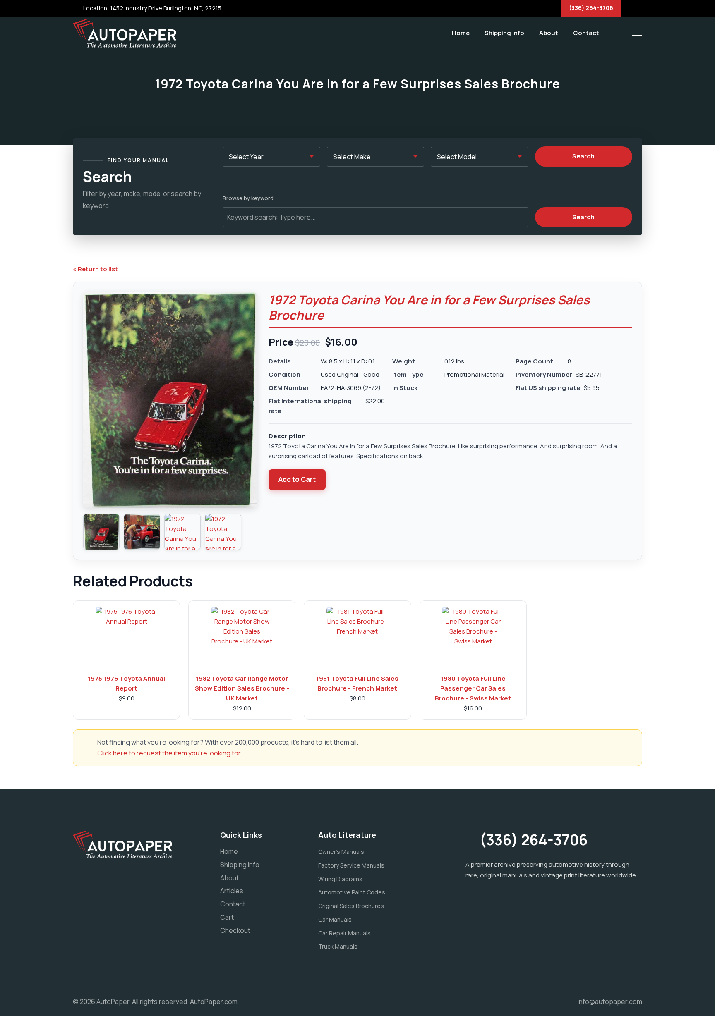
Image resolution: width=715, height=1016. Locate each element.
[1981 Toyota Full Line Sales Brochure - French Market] (357, 638)
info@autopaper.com (610, 1001)
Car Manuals (335, 919)
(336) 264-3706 (591, 8)
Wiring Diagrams (340, 879)
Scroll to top (18, 510)
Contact (586, 33)
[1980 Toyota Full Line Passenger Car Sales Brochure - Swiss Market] (473, 638)
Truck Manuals (338, 946)
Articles (231, 890)
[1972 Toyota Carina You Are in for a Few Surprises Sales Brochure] (101, 532)
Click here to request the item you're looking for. (169, 753)
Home (461, 33)
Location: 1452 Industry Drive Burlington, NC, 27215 (151, 8)
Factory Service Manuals (351, 865)
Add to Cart (297, 479)
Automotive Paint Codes (351, 892)
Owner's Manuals (341, 852)
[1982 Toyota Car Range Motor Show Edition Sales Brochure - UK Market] (242, 638)
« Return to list (95, 269)
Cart (227, 917)
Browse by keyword (248, 198)
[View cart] (612, 33)
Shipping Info (504, 33)
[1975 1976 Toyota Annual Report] (127, 638)
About (548, 33)
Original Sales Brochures (351, 906)
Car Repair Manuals (344, 933)
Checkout (235, 930)
